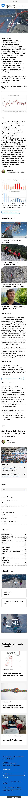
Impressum (18, 787)
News (3, 553)
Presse (15, 16)
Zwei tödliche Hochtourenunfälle (10, 521)
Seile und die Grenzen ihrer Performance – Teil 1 (13, 507)
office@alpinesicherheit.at (9, 469)
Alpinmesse (4, 543)
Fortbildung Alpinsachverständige (10, 551)
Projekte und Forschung (7, 558)
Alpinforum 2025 (6, 540)
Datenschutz (6, 790)
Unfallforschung (5, 560)
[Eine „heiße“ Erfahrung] (14, 730)
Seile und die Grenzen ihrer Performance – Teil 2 (13, 501)
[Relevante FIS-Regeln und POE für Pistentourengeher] (14, 623)
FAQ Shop (11, 787)
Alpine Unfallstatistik (12, 14)
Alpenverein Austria (6, 534)
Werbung (4, 564)
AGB (12, 790)
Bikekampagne (5, 547)
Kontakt (5, 787)
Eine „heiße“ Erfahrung (7, 512)
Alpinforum (4, 538)
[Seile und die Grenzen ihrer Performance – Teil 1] (14, 698)
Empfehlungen (5, 549)
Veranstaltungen (5, 562)
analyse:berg (10, 16)
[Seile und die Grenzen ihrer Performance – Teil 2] (14, 666)
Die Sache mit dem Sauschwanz (10, 517)
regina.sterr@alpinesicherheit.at (11, 476)
